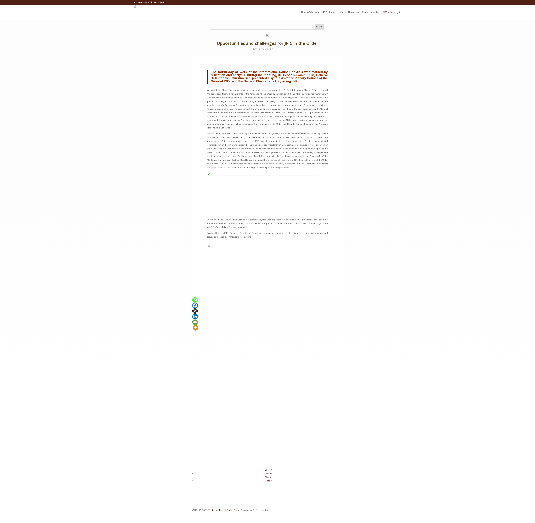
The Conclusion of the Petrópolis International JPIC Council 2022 (233, 417)
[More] (195, 328)
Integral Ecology (235, 358)
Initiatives (375, 12)
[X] (195, 311)
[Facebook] (195, 305)
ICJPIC (279, 48)
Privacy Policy (218, 510)
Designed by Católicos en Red (254, 510)
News (365, 12)
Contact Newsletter (349, 12)
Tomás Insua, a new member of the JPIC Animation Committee (232, 354)
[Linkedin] (195, 316)
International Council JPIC (210, 387)
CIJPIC (272, 48)
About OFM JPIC (309, 12)
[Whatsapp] (195, 300)
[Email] (195, 322)
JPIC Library (328, 12)
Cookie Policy (233, 510)
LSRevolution (250, 358)
